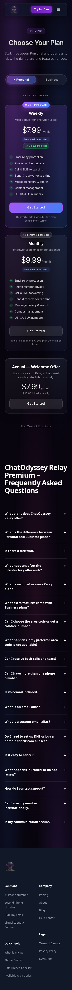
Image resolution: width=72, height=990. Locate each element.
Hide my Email (14, 915)
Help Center (47, 918)
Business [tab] (52, 79)
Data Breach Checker (18, 968)
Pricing (43, 895)
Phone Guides (13, 960)
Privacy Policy (47, 951)
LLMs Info (45, 958)
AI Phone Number (16, 895)
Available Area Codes (18, 975)
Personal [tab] (22, 79)
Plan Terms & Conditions (36, 426)
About (43, 902)
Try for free (41, 9)
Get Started (36, 207)
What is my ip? (14, 952)
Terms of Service (49, 943)
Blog (42, 910)
